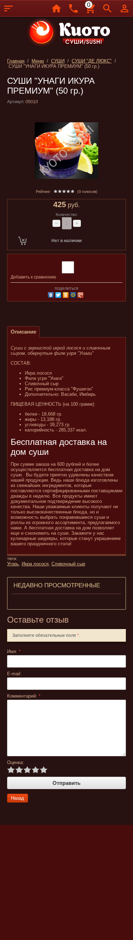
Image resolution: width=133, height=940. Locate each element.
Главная (15, 61)
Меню (38, 61)
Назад (17, 798)
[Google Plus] (81, 294)
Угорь (13, 563)
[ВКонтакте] (51, 294)
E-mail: (14, 673)
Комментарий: (23, 696)
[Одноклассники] (66, 294)
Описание (23, 332)
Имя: (14, 651)
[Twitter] (59, 294)
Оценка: (15, 762)
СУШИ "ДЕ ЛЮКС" (92, 61)
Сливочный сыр (68, 563)
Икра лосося (35, 563)
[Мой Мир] (74, 294)
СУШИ (58, 61)
